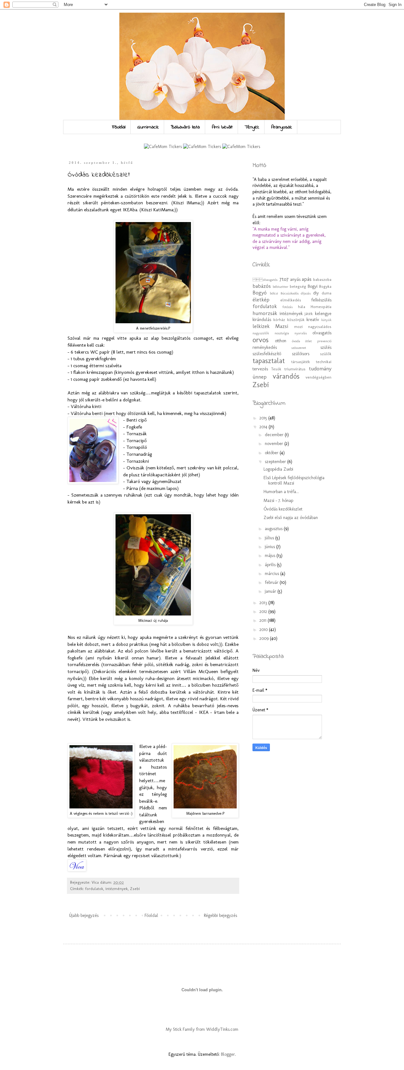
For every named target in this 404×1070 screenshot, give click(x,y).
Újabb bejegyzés (83, 915)
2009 (264, 638)
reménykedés (264, 347)
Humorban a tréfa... (281, 491)
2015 (263, 418)
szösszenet (298, 347)
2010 (264, 629)
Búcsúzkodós (290, 293)
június (270, 546)
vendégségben (318, 377)
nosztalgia (282, 333)
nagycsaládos (319, 326)
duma (326, 293)
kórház (279, 319)
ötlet (308, 341)
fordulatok (94, 888)
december (275, 434)
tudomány (320, 368)
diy (316, 293)
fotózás (287, 307)
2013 (263, 602)
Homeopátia (321, 306)
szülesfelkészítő (266, 353)
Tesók (276, 369)
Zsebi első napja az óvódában (291, 517)
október (272, 452)
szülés (325, 347)
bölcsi (274, 293)
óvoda (296, 341)
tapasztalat (268, 360)
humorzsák (264, 313)
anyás (295, 279)
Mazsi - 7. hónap (278, 500)
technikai (323, 361)
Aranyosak (281, 127)
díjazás (306, 293)
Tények (252, 127)
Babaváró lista (185, 127)
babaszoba (322, 279)
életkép (261, 299)
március (272, 573)
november (274, 443)
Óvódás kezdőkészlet (283, 509)
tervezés (260, 369)
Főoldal (118, 127)
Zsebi (135, 888)
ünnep (259, 377)
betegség (298, 286)
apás (307, 279)
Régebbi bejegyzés (220, 915)
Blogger (228, 1054)
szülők (325, 353)
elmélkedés (290, 300)
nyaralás (300, 333)
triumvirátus (295, 369)
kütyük (326, 320)
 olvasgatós (265, 279)
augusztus (274, 528)
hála (301, 306)
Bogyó (259, 292)
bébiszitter (280, 286)
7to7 (284, 279)
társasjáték (300, 361)
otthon (280, 340)
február (272, 582)
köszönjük (296, 319)
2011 (263, 620)
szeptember (276, 461)
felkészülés (321, 300)
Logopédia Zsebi (278, 469)
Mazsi (281, 326)
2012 (263, 611)
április (271, 564)
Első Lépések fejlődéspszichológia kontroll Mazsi (294, 480)
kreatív (312, 319)
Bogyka (325, 286)
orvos (260, 340)
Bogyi (313, 286)
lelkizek (261, 326)
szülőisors (300, 353)
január (271, 591)
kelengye (323, 313)
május (270, 555)
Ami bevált (222, 127)
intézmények (116, 888)
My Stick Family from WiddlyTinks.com (202, 1029)
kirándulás (261, 319)
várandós (286, 376)
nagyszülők (260, 333)
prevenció (324, 341)
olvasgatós (321, 333)
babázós (261, 286)
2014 (264, 427)
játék (309, 313)
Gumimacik (148, 127)
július (270, 538)
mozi (298, 326)
